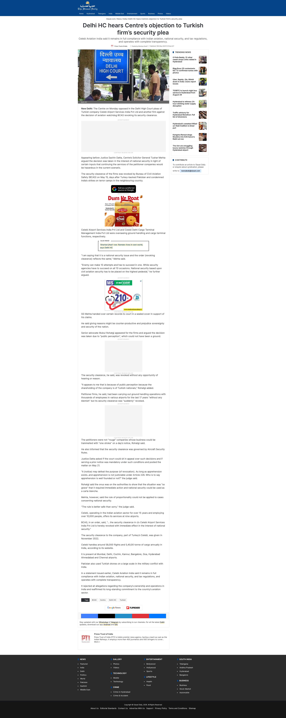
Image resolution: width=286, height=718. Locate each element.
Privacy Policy (161, 708)
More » (97, 642)
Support (149, 708)
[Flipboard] (133, 607)
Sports (142, 14)
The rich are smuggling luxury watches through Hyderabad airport (183, 148)
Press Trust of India (121, 46)
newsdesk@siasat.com (190, 171)
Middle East (119, 14)
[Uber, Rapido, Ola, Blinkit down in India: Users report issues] (203, 82)
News (119, 19)
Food (148, 685)
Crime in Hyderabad (121, 692)
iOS (116, 624)
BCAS (94, 600)
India (110, 14)
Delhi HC (112, 600)
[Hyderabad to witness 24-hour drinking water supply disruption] (203, 104)
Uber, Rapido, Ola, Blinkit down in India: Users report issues (184, 81)
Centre (103, 600)
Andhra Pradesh (186, 667)
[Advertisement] (123, 136)
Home (81, 14)
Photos (160, 14)
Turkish (123, 600)
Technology (118, 681)
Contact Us (123, 708)
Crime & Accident (120, 695)
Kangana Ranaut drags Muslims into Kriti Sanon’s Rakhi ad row (184, 137)
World (82, 678)
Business (151, 14)
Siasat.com (111, 19)
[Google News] (114, 607)
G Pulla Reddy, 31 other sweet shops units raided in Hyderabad (184, 59)
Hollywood (151, 667)
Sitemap (192, 708)
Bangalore (184, 675)
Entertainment (132, 14)
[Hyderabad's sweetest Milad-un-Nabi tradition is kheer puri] (203, 126)
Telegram (114, 622)
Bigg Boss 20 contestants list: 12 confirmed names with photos (185, 70)
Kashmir (83, 686)
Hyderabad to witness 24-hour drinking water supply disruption (184, 103)
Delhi (162, 622)
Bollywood (150, 664)
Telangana (102, 14)
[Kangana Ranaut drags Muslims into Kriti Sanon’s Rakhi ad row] (203, 137)
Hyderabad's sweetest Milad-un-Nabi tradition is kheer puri (185, 126)
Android (106, 624)
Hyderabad (91, 14)
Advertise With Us (137, 708)
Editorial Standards (108, 708)
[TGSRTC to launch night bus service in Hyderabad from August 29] (203, 93)
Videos (168, 14)
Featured (84, 664)
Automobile (184, 692)
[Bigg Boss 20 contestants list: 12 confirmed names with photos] (203, 71)
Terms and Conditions (178, 708)
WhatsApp (103, 622)
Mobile (116, 678)
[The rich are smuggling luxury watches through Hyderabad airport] (203, 148)
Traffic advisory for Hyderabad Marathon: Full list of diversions (184, 114)
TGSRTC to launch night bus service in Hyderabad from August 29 (185, 92)
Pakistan (83, 682)
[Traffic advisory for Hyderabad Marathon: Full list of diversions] (203, 115)
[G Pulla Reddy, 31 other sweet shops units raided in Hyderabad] (203, 59)
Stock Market (185, 689)
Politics (83, 675)
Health (149, 681)
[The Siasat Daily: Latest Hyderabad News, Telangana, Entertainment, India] (87, 5)
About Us (95, 708)
